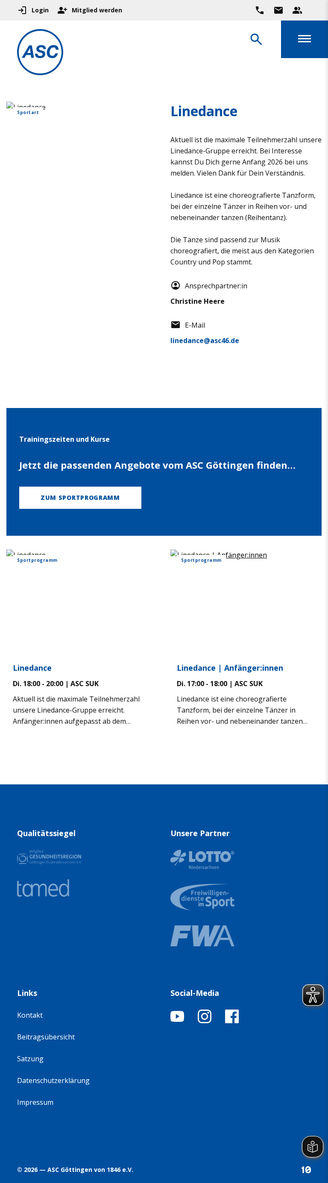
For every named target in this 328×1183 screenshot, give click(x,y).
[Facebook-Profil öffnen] (232, 1020)
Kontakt (30, 1015)
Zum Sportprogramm (80, 497)
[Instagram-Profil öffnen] (204, 1020)
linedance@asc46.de (204, 340)
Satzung (30, 1058)
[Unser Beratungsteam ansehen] (297, 10)
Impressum (35, 1102)
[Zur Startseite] (40, 53)
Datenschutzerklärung (53, 1080)
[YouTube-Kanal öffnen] (177, 1020)
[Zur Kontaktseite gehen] (278, 10)
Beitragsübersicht (46, 1037)
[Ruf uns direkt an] (260, 10)
